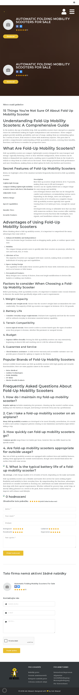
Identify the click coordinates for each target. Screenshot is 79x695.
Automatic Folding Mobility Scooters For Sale (34, 584)
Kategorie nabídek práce (37, 679)
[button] (4, 690)
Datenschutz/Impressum (63, 672)
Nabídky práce (33, 672)
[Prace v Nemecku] (4, 12)
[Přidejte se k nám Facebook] (17, 26)
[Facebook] (15, 586)
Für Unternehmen (61, 683)
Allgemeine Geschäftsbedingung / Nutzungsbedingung (62, 678)
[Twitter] (18, 586)
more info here (17, 189)
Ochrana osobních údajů (37, 682)
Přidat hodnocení (13, 553)
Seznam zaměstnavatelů (37, 675)
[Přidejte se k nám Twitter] (21, 26)
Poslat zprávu (11, 650)
